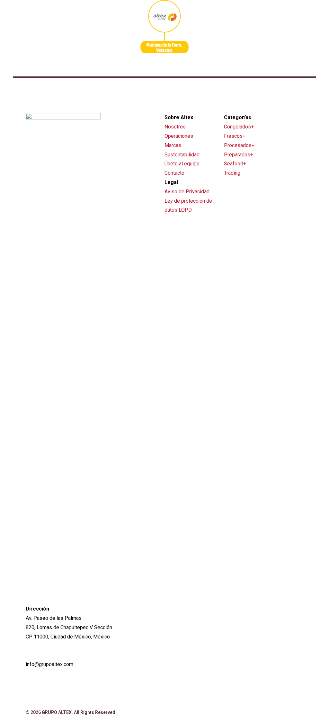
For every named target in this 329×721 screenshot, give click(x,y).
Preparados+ (238, 155)
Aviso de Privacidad (186, 192)
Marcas (172, 145)
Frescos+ (234, 136)
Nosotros (175, 127)
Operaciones (178, 136)
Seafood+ (235, 164)
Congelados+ (239, 127)
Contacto (174, 173)
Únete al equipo (182, 164)
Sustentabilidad (182, 155)
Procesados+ (239, 145)
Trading (232, 173)
